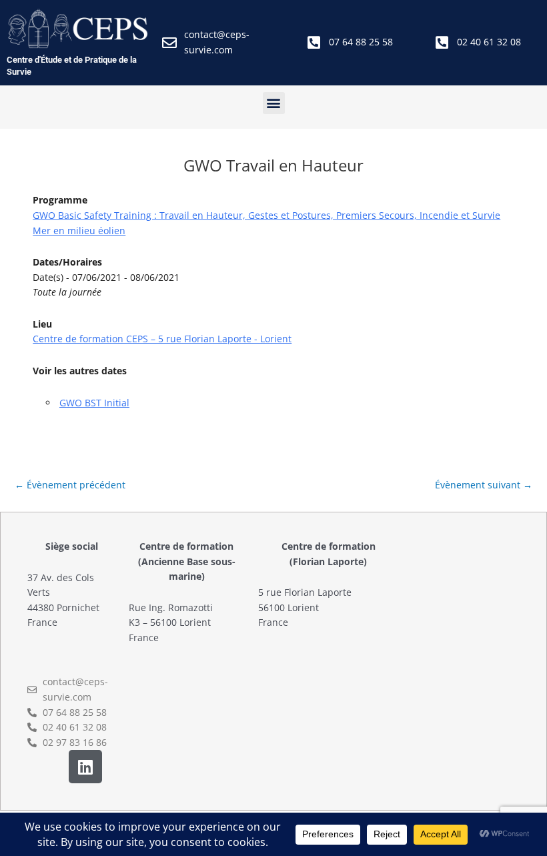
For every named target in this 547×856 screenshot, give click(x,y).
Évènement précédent (70, 484)
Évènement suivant (483, 484)
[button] (274, 103)
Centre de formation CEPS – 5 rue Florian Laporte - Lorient (162, 338)
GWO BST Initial (94, 402)
